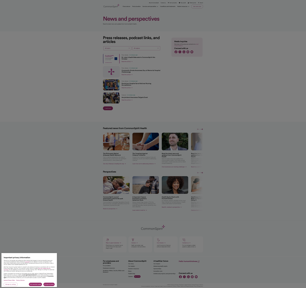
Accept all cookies (49, 284)
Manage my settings (10, 284)
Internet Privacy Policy (9, 280)
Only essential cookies (35, 284)
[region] (29, 270)
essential (27, 261)
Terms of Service (20, 280)
